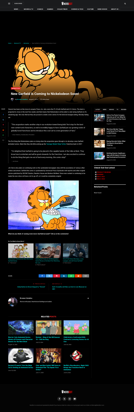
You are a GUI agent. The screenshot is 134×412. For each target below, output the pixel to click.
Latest (97, 109)
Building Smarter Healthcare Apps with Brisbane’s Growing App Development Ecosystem (116, 155)
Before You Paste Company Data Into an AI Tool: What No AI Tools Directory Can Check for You (116, 118)
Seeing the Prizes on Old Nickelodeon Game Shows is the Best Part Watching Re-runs (48, 261)
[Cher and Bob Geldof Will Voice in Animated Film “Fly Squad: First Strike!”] (48, 355)
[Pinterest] (3, 125)
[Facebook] (3, 114)
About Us (114, 9)
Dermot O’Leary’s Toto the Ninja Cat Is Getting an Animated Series (20, 366)
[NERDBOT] (67, 3)
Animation (16, 88)
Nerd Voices (102, 9)
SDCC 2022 (101, 179)
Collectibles (62, 9)
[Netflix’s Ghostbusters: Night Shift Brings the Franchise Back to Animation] (76, 355)
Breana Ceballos (22, 99)
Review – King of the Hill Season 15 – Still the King (48, 338)
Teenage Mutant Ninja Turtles (56, 144)
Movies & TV (28, 9)
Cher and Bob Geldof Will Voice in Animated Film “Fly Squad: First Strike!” (48, 367)
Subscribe (18, 3)
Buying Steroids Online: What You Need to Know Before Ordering (116, 143)
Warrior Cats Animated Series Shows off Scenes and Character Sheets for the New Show (20, 339)
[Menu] (9, 3)
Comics (40, 9)
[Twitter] (3, 120)
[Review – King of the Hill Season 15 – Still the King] (48, 327)
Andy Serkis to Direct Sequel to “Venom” (31, 287)
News (16, 9)
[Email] (3, 140)
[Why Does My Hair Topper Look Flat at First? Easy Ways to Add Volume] (99, 131)
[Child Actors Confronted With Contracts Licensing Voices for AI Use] (76, 327)
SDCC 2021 (101, 177)
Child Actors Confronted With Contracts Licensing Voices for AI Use (76, 339)
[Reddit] (3, 130)
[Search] (125, 3)
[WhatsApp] (3, 135)
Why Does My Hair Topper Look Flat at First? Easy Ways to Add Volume (116, 131)
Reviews (123, 109)
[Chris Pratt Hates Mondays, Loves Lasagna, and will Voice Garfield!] (75, 250)
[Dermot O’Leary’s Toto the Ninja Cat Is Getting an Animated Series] (21, 355)
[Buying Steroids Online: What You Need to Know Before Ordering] (99, 144)
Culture (90, 9)
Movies (111, 109)
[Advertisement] (67, 27)
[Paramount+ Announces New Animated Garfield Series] (21, 250)
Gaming (50, 9)
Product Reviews (104, 172)
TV (117, 109)
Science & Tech (77, 9)
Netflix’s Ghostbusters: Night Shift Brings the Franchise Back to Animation (76, 367)
